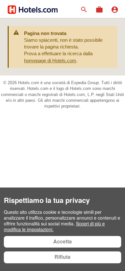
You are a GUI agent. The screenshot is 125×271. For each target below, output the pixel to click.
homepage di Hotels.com (50, 60)
